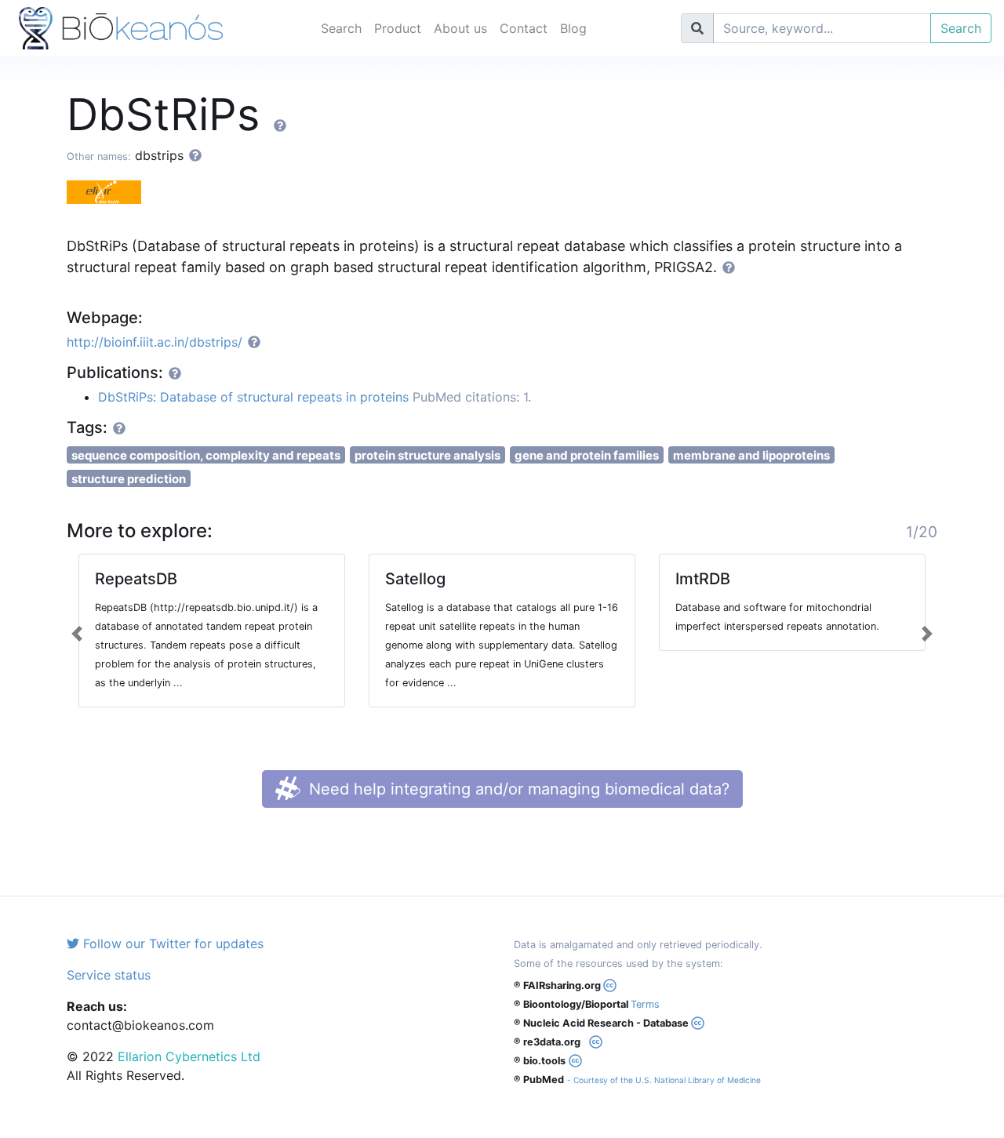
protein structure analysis (427, 455)
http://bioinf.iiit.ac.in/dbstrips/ (154, 342)
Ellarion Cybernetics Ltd (189, 1056)
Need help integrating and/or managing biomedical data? (516, 789)
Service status (109, 975)
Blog (573, 28)
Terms (645, 1004)
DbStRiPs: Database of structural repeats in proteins (253, 397)
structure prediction (128, 478)
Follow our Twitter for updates (171, 943)
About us (460, 28)
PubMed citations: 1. (472, 397)
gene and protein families (587, 455)
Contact (523, 28)
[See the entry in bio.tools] (110, 190)
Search (341, 28)
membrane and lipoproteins (751, 455)
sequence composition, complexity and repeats (205, 455)
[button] (77, 633)
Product (397, 28)
